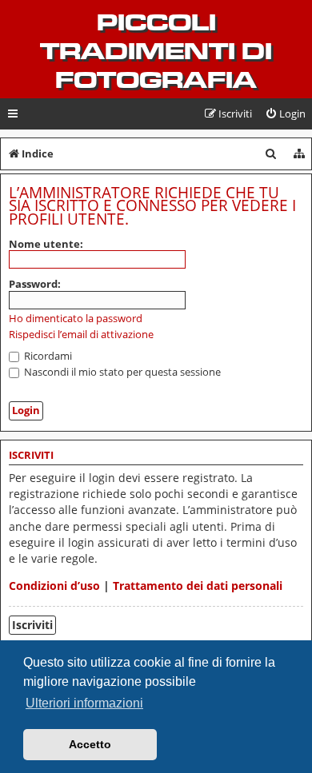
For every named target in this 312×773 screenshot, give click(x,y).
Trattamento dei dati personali (197, 585)
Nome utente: (46, 244)
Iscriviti (32, 624)
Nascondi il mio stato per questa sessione (121, 372)
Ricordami (47, 356)
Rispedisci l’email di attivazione (81, 334)
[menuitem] (285, 113)
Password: (35, 284)
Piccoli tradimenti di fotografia (156, 51)
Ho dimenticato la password (75, 318)
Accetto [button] (90, 744)
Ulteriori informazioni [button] (84, 703)
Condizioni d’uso (54, 585)
